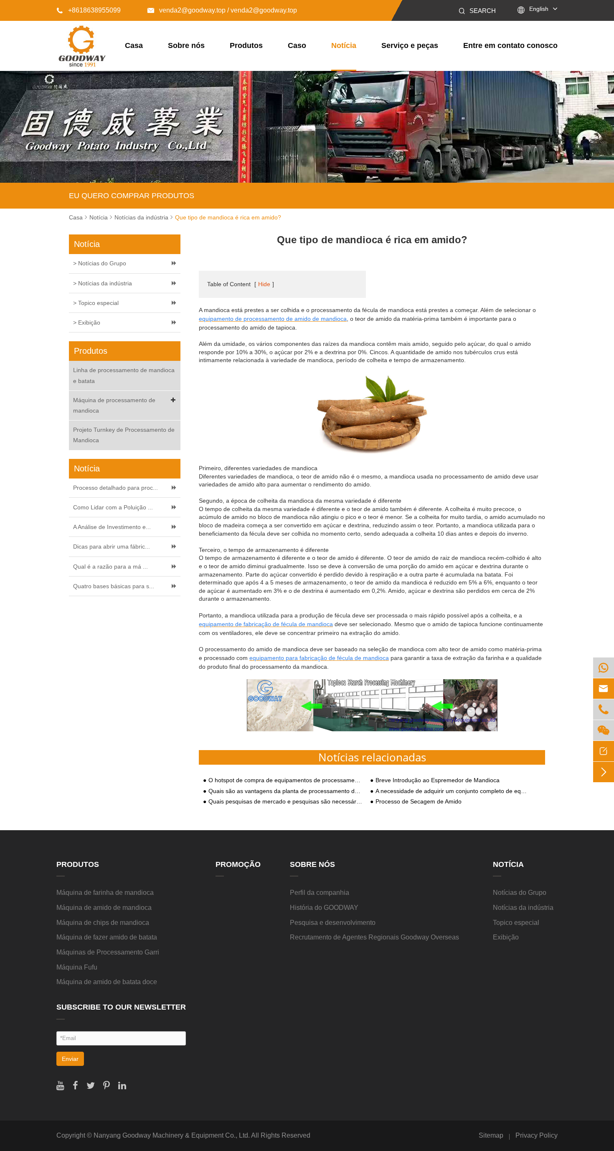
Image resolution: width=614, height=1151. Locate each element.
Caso (297, 45)
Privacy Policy (536, 1135)
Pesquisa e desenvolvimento (333, 922)
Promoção (238, 864)
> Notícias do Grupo (99, 263)
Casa (134, 45)
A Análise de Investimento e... (112, 527)
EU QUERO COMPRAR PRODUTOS (131, 195)
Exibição (506, 937)
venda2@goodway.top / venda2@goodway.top (222, 10)
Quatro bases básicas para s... (113, 586)
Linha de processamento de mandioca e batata (124, 375)
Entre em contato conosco (510, 45)
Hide (264, 284)
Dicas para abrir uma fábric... (111, 546)
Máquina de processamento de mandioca (114, 405)
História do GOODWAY (324, 907)
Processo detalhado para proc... (115, 487)
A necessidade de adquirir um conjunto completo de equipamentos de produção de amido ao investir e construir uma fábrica (452, 791)
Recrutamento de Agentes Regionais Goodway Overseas (374, 937)
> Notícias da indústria (102, 283)
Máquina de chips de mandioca (102, 922)
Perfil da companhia (319, 892)
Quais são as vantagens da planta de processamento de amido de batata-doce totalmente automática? (285, 791)
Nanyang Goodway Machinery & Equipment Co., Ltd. (172, 1135)
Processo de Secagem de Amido (419, 801)
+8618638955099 (88, 10)
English (538, 8)
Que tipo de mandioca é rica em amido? (228, 217)
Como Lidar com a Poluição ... (113, 507)
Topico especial (516, 922)
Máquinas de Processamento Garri (107, 952)
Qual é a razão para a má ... (110, 566)
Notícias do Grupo (519, 892)
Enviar (70, 1058)
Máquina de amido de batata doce (106, 981)
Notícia (343, 45)
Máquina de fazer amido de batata (106, 937)
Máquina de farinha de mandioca (105, 892)
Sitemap (491, 1135)
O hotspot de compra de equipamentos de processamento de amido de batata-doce (285, 780)
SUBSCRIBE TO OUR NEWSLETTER (121, 1007)
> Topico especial (96, 303)
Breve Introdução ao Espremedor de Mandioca (438, 780)
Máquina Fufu (76, 967)
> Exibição (86, 322)
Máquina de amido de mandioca (104, 907)
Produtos (246, 45)
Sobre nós (186, 45)
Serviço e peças (409, 45)
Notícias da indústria (141, 217)
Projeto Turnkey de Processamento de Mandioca (124, 434)
